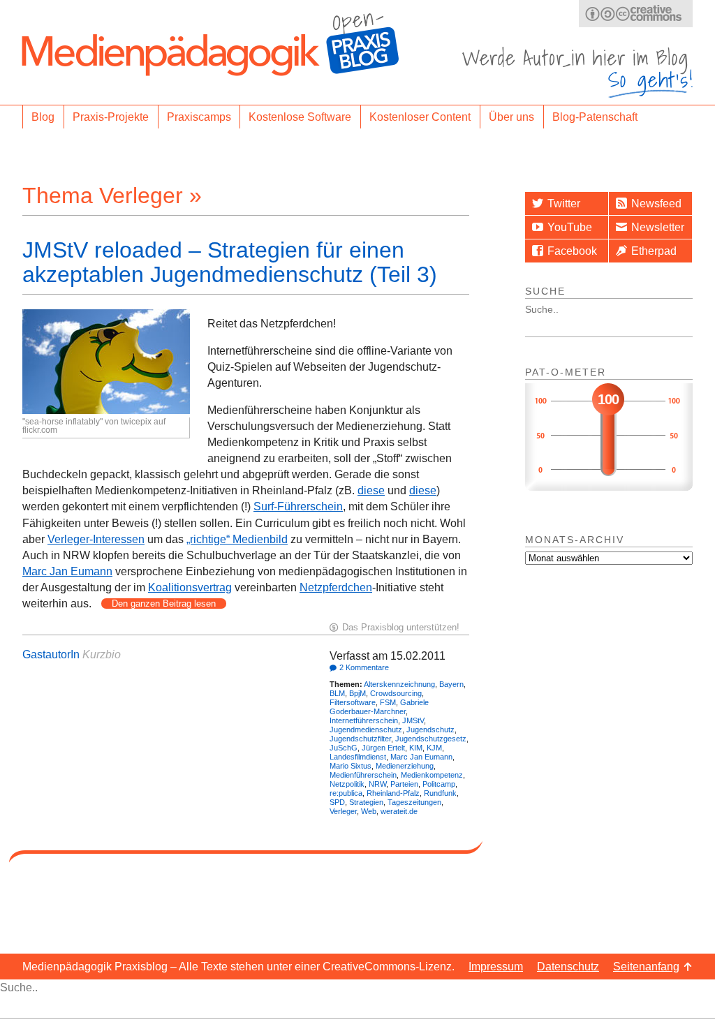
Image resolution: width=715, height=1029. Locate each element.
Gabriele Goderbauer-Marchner (379, 707)
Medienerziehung (405, 766)
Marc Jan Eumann (67, 571)
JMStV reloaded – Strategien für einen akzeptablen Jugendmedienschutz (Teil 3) (229, 262)
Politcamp (438, 784)
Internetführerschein (364, 720)
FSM (388, 702)
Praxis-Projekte (111, 117)
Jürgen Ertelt (383, 747)
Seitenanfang (646, 966)
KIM (415, 747)
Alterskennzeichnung (399, 684)
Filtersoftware (353, 702)
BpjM (357, 693)
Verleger (343, 811)
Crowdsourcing (396, 693)
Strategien (366, 802)
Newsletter (657, 227)
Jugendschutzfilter (360, 738)
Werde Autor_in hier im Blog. (577, 72)
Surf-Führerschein (298, 506)
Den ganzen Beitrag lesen (164, 603)
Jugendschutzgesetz (430, 738)
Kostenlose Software (300, 117)
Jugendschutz (430, 729)
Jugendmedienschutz (366, 729)
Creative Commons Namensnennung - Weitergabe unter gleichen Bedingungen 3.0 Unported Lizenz (636, 13)
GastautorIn (51, 654)
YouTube (569, 227)
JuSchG (344, 747)
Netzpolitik (347, 784)
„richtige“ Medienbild (237, 539)
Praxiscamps (199, 117)
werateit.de (399, 811)
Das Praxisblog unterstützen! (400, 627)
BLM (337, 693)
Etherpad (654, 251)
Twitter (563, 203)
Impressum (496, 966)
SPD (337, 802)
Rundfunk (440, 793)
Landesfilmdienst (358, 757)
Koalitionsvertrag (190, 587)
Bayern (451, 684)
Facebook (572, 251)
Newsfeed (656, 203)
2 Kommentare (364, 667)
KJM (434, 747)
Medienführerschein (363, 775)
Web (368, 811)
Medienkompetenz (432, 775)
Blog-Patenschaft (594, 117)
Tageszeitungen (414, 802)
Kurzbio (101, 654)
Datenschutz (568, 966)
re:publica (346, 793)
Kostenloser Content (420, 117)
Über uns (511, 117)
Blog (42, 117)
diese (371, 490)
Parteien (404, 784)
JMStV (413, 720)
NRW (377, 784)
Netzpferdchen (336, 587)
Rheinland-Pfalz (393, 793)
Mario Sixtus (350, 766)
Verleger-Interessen (96, 539)
